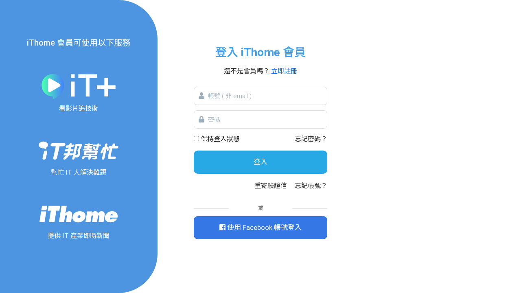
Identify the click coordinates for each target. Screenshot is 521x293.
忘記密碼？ (311, 139)
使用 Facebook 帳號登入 (263, 227)
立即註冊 (283, 71)
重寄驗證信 (270, 186)
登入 (260, 162)
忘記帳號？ (311, 186)
